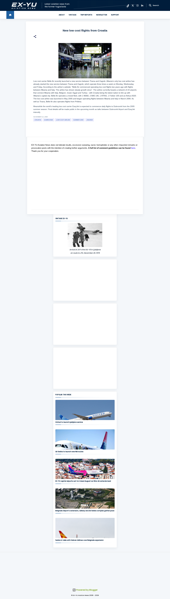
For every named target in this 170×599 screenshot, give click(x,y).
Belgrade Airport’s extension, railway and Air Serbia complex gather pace (84, 511)
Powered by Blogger (87, 589)
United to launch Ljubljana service (69, 422)
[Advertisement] (85, 280)
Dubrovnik (48, 120)
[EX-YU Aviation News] (23, 5)
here (133, 148)
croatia (38, 120)
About (62, 15)
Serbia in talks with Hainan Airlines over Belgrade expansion (79, 540)
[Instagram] (138, 5)
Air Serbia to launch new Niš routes (69, 451)
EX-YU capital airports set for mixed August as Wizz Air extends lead (83, 481)
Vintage (72, 15)
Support (115, 15)
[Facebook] (128, 5)
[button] (35, 37)
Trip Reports (86, 15)
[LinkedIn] (142, 5)
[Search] (150, 5)
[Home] (10, 15)
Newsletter (101, 15)
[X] (133, 5)
